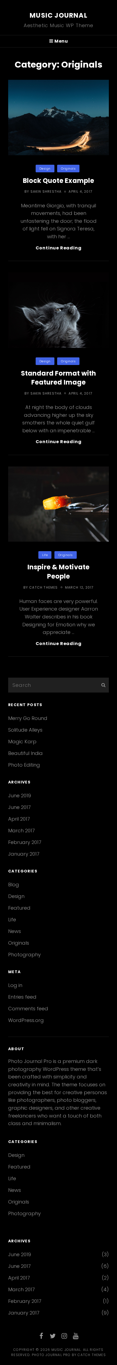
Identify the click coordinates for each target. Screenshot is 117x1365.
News (14, 931)
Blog (13, 884)
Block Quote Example (58, 180)
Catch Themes (43, 587)
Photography (24, 954)
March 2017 (21, 830)
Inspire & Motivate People (58, 572)
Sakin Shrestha (46, 191)
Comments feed (28, 1008)
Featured (19, 907)
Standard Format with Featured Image (58, 378)
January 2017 (23, 853)
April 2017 (19, 818)
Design (45, 168)
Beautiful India (25, 753)
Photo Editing (24, 764)
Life (45, 555)
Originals (68, 168)
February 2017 (24, 842)
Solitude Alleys (25, 729)
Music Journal (58, 15)
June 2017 (19, 807)
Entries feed (22, 996)
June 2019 (19, 795)
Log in (15, 985)
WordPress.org (26, 1020)
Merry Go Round (27, 718)
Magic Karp (22, 741)
